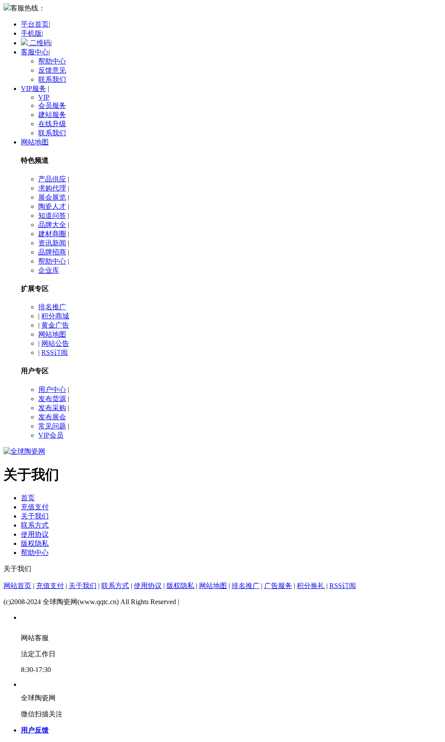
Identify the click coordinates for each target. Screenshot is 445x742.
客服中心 (35, 52)
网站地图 (35, 142)
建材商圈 (52, 233)
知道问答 (52, 215)
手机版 (31, 33)
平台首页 (35, 24)
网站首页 (17, 585)
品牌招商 (52, 252)
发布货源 (52, 398)
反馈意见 (52, 70)
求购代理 (52, 188)
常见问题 (52, 426)
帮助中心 (52, 61)
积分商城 (55, 316)
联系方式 (35, 525)
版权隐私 (35, 543)
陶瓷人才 (52, 206)
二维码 (39, 43)
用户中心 (52, 389)
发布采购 (52, 407)
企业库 (48, 270)
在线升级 (52, 123)
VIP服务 (33, 88)
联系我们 (52, 79)
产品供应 (52, 179)
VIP (44, 97)
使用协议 (35, 534)
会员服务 (52, 105)
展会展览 (52, 197)
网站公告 (55, 343)
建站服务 (52, 114)
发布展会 (52, 417)
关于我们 (35, 516)
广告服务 (278, 585)
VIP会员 (50, 435)
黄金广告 (55, 325)
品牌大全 (52, 224)
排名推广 (52, 307)
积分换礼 (311, 585)
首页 (28, 497)
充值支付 (35, 507)
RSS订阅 (54, 352)
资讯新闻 (52, 243)
